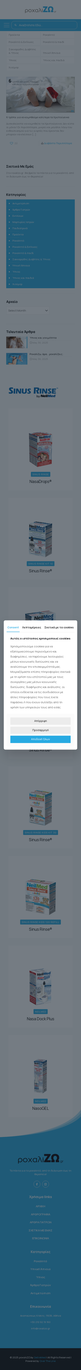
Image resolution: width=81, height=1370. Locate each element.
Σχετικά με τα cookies (59, 627)
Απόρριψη (40, 721)
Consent (13, 627)
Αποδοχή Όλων (40, 739)
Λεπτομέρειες (31, 627)
